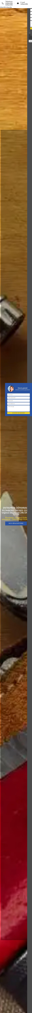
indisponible (24, 4)
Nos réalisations (16, 523)
